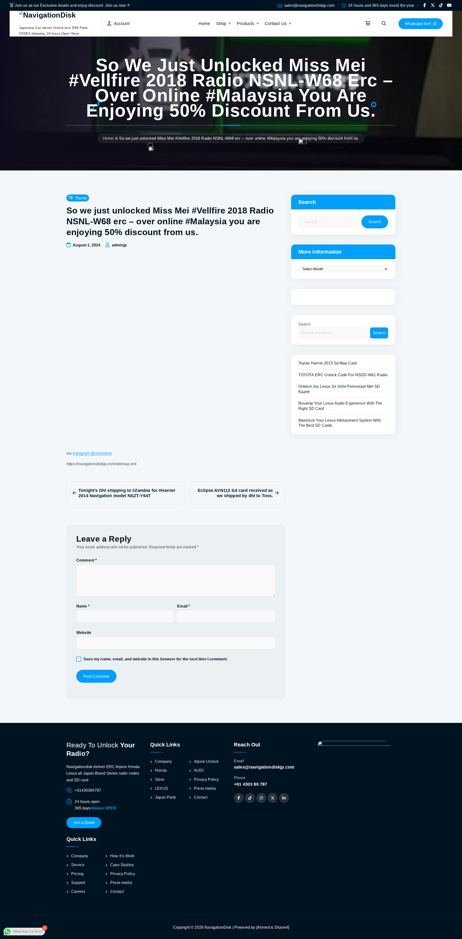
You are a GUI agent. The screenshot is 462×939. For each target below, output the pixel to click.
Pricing (77, 874)
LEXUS (161, 788)
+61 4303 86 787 (250, 784)
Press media (121, 883)
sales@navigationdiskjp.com (309, 5)
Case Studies (122, 865)
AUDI (199, 770)
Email (183, 606)
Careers (78, 891)
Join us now (116, 5)
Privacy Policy (122, 874)
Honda (161, 770)
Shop (221, 23)
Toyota (81, 198)
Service (77, 865)
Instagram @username (92, 453)
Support (78, 883)
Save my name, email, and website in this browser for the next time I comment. (155, 659)
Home (204, 23)
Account (120, 23)
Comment (86, 560)
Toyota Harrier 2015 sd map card (327, 363)
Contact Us (276, 23)
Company (79, 856)
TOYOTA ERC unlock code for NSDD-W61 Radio (343, 375)
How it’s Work (122, 856)
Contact (117, 891)
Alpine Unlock (206, 761)
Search (304, 324)
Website (83, 633)
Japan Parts (165, 797)
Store (159, 779)
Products (245, 23)
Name (83, 606)
